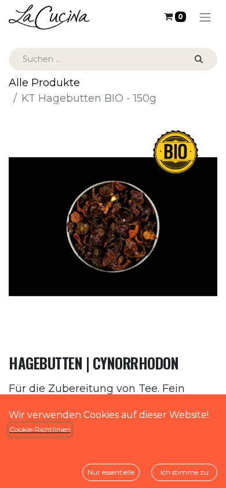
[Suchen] (198, 59)
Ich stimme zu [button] (185, 472)
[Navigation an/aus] (205, 17)
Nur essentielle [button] (111, 472)
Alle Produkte (44, 82)
